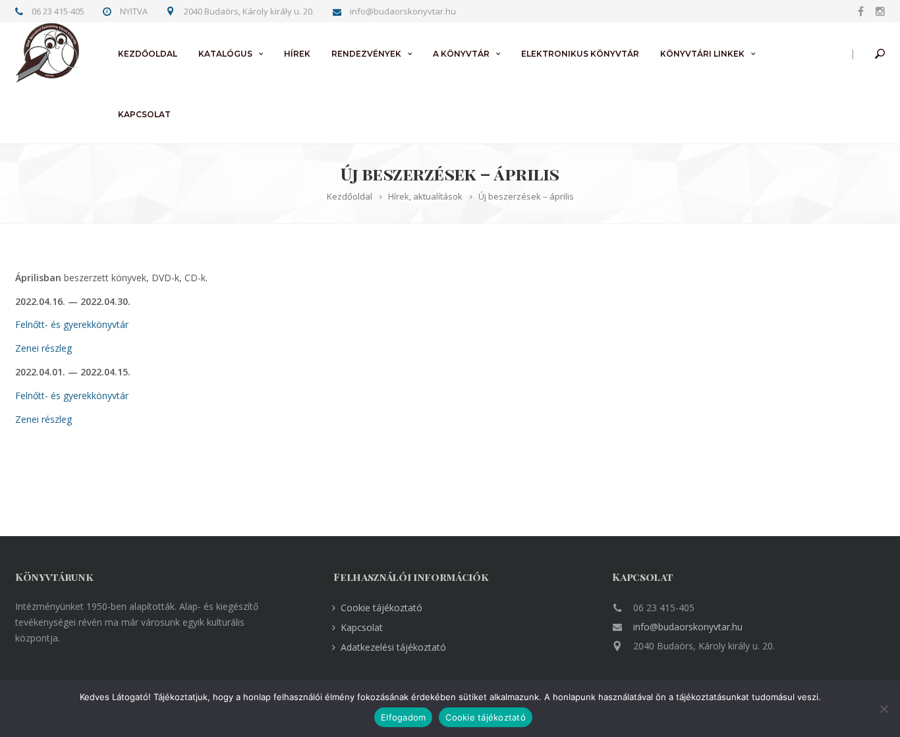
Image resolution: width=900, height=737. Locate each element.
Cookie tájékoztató (381, 607)
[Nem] (883, 708)
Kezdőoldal (147, 54)
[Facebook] (861, 11)
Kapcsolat (144, 114)
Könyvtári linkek (702, 54)
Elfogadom (403, 717)
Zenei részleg (43, 348)
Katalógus (225, 54)
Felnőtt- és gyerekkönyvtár (71, 324)
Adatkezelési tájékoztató (393, 647)
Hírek (297, 54)
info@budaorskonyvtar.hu (688, 626)
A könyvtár (461, 54)
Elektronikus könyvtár (580, 54)
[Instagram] (877, 11)
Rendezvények (366, 54)
